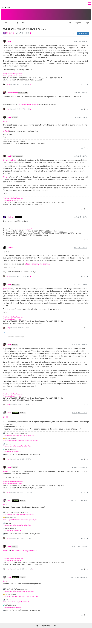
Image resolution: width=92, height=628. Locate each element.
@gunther (16, 284)
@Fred (15, 117)
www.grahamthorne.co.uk (23, 229)
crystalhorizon (13, 92)
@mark (6, 177)
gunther (10, 248)
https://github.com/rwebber (12, 451)
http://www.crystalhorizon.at (28, 104)
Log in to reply (83, 33)
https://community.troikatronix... (37, 264)
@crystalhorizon (18, 156)
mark (9, 117)
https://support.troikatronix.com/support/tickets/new (20, 440)
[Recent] (11, 23)
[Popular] (17, 23)
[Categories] (6, 23)
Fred (9, 41)
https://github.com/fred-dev (12, 76)
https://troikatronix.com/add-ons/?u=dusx (17, 446)
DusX (9, 413)
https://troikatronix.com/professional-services (18, 435)
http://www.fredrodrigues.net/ (13, 74)
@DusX (6, 131)
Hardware (10, 33)
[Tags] (23, 23)
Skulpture (11, 217)
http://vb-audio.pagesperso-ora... (25, 550)
